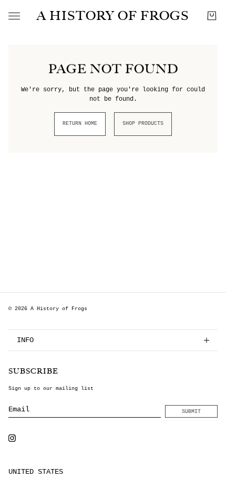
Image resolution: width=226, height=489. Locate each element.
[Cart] (212, 16)
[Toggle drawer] (14, 16)
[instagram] (12, 438)
